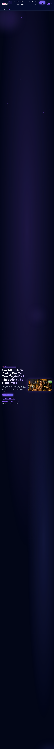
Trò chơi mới (18, 3)
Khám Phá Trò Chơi (9, 398)
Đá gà (26, 2)
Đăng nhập (49, 2)
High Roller (14, 2)
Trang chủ (10, 2)
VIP (32, 1)
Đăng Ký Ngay (8, 394)
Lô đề (29, 2)
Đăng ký (42, 2)
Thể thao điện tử (22, 3)
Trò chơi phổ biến (35, 3)
